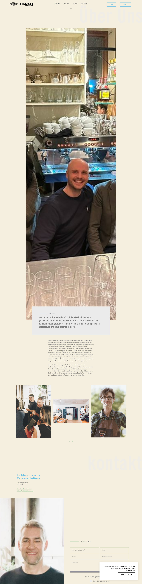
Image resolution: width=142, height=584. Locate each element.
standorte (84, 3)
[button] (111, 5)
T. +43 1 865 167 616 (24, 489)
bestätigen (126, 575)
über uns (57, 3)
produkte (66, 3)
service (75, 3)
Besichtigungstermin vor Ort (101, 581)
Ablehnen (127, 568)
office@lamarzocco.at (25, 491)
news (71, 8)
